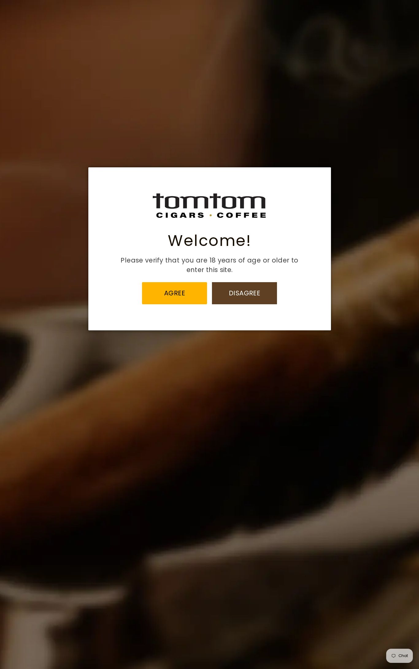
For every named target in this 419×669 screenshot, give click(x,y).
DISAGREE (244, 293)
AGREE (174, 293)
